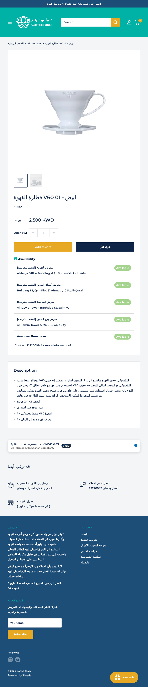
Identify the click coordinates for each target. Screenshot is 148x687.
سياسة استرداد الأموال (93, 545)
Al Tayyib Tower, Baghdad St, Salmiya (43, 307)
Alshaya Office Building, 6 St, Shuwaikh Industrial (52, 273)
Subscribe (20, 634)
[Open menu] (10, 22)
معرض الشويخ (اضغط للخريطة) (35, 267)
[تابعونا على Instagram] (10, 659)
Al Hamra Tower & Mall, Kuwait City (41, 325)
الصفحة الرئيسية (16, 43)
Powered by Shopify (19, 675)
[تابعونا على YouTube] (17, 659)
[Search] (115, 22)
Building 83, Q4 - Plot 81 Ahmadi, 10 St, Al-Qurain (51, 290)
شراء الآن (105, 247)
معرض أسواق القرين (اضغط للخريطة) (39, 284)
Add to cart (43, 247)
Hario (18, 206)
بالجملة (85, 562)
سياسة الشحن (89, 551)
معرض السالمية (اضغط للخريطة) (36, 302)
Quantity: (20, 232)
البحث (84, 534)
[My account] (129, 22)
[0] (137, 22)
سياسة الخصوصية (91, 556)
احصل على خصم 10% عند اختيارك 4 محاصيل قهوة (74, 3)
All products (34, 43)
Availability (26, 259)
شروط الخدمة (89, 539)
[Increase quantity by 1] (54, 233)
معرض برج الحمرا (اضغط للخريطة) (37, 319)
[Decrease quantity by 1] (33, 233)
